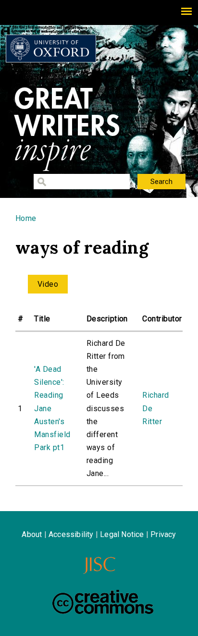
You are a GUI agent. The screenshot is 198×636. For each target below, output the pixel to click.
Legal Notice (122, 534)
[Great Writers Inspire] (51, 48)
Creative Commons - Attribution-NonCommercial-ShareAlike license (102, 602)
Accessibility (71, 534)
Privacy (163, 534)
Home (26, 218)
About (32, 534)
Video (47, 284)
